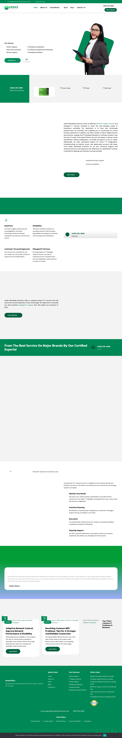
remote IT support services (105, 123)
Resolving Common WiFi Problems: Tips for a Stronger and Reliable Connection (60, 631)
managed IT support (26, 305)
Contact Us (81, 7)
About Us (43, 7)
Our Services (54, 7)
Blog (66, 7)
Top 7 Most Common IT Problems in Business (107, 624)
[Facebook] (102, 1)
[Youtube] (107, 1)
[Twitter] (116, 1)
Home (36, 7)
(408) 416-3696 (16, 87)
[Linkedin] (113, 1)
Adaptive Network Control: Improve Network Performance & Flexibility (19, 631)
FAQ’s (72, 7)
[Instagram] (104, 1)
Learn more (13, 651)
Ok (105, 735)
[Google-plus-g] (110, 1)
